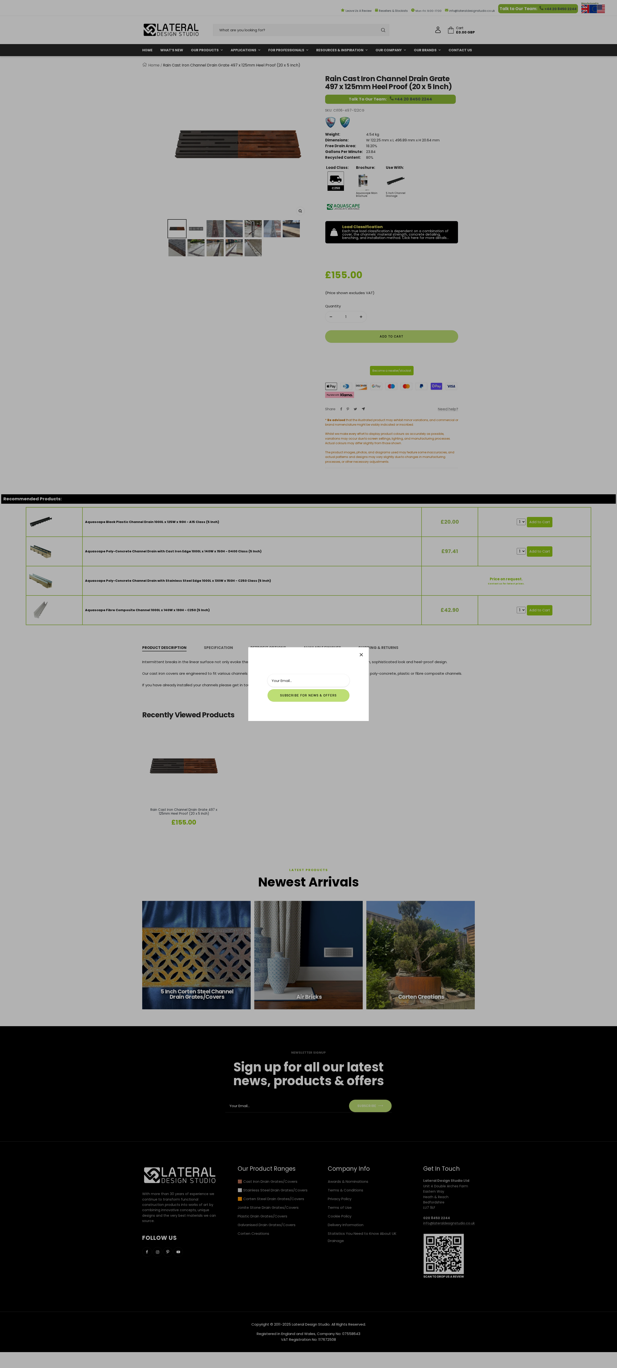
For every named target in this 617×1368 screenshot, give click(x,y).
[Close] (361, 654)
